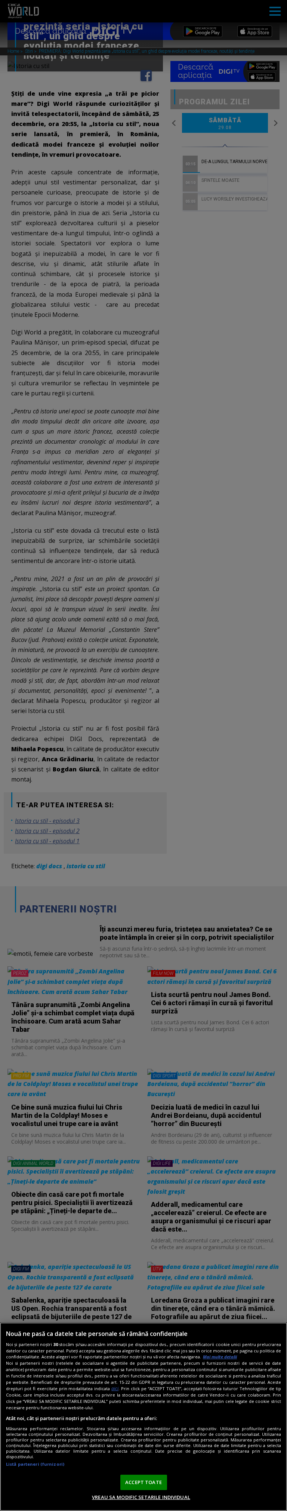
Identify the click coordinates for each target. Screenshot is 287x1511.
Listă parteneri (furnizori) (35, 1464)
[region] (143, 1416)
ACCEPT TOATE (143, 1482)
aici (114, 1388)
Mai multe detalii (220, 1356)
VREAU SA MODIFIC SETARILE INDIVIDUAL (141, 1497)
